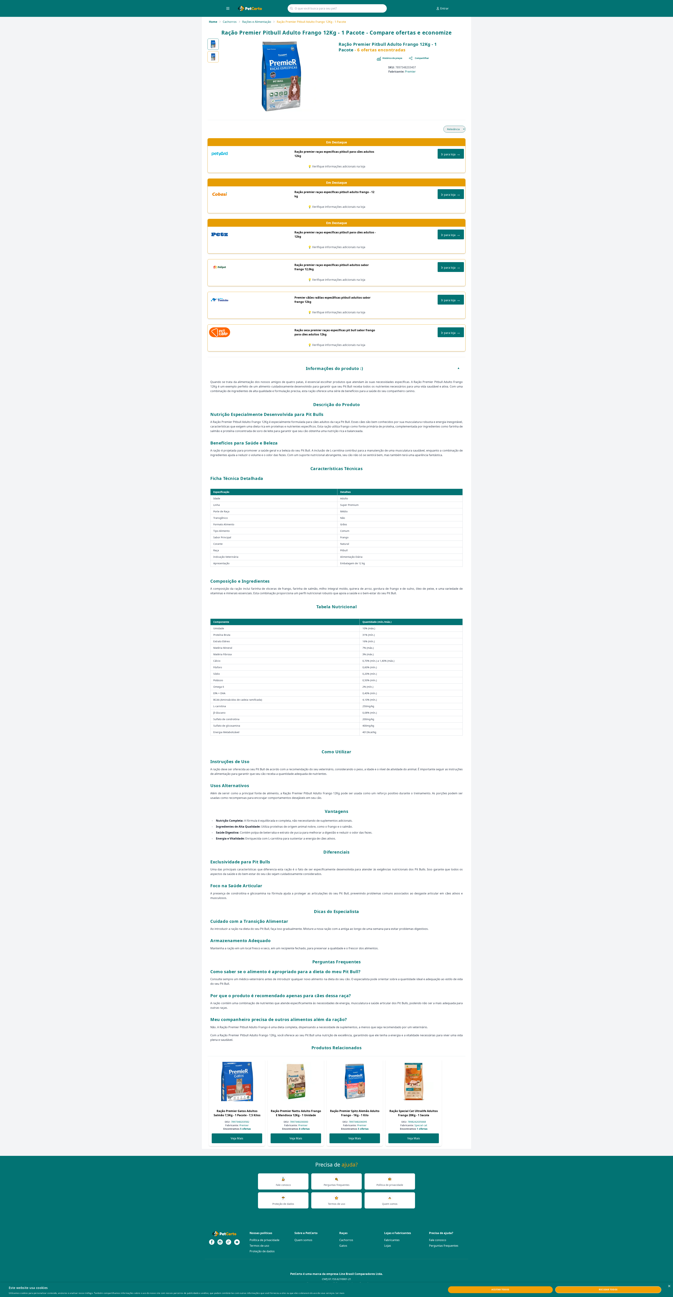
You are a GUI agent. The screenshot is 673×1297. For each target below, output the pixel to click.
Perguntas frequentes (443, 1246)
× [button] (669, 1286)
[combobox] (337, 8)
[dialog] (336, 1289)
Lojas (387, 1246)
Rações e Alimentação (256, 22)
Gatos (343, 1246)
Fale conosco (437, 1240)
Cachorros (230, 22)
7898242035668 (416, 1121)
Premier (410, 71)
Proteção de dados (262, 1251)
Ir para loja (450, 154)
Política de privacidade (264, 1240)
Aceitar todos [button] (500, 1289)
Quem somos (303, 1240)
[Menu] (227, 8)
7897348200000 (298, 1121)
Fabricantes (392, 1240)
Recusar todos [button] (608, 1289)
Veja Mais (237, 1138)
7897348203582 (239, 1121)
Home (213, 22)
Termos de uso (259, 1246)
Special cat (420, 1125)
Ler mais (340, 1293)
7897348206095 (357, 1121)
